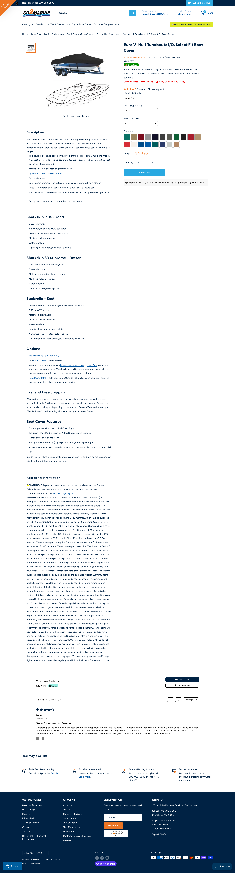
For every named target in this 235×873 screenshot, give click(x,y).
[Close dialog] (154, 407)
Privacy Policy (85, 466)
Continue (117, 444)
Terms (94, 466)
